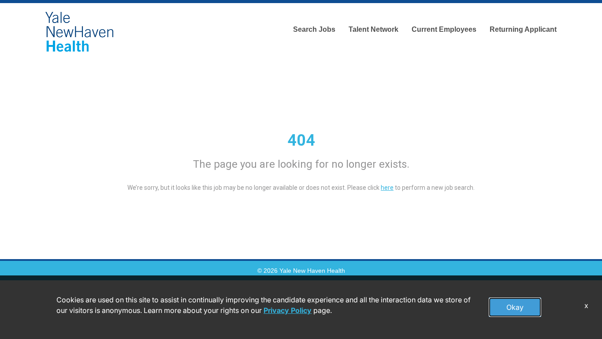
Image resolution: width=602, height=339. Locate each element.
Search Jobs (314, 29)
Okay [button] (515, 307)
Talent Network (373, 29)
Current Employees (444, 29)
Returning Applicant (523, 29)
